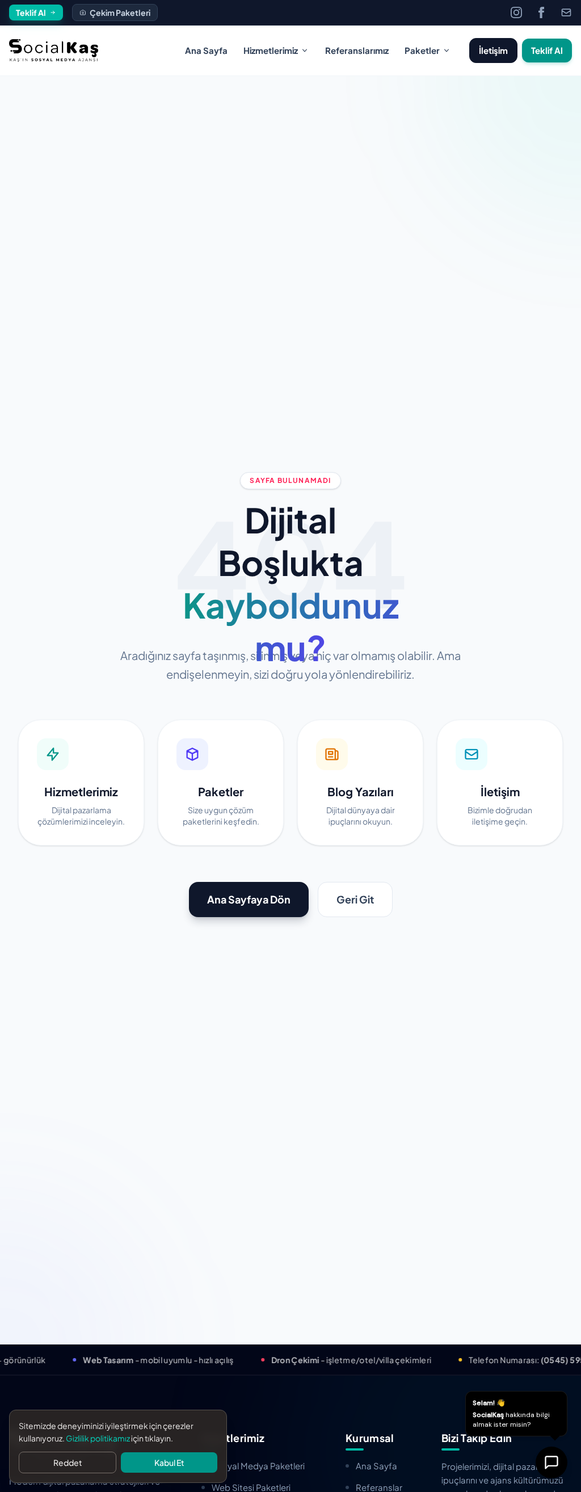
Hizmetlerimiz (270, 50)
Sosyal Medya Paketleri (258, 1465)
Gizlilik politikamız (98, 1438)
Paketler (422, 50)
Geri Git (355, 899)
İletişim (493, 50)
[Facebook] (541, 12)
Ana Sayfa (206, 50)
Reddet (67, 1462)
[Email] (566, 12)
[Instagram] (516, 12)
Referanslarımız (357, 50)
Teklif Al (547, 50)
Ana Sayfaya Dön (248, 899)
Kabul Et (169, 1462)
